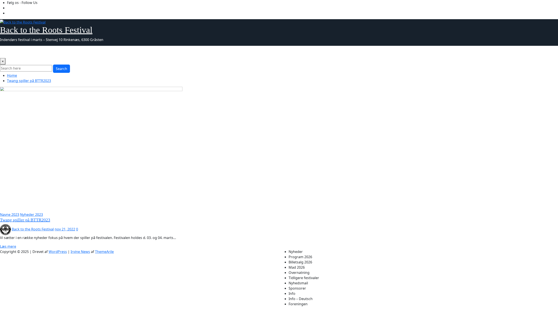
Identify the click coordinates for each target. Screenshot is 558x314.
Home (12, 75)
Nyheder (9, 51)
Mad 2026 (81, 51)
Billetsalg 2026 (58, 51)
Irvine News (80, 251)
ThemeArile (104, 251)
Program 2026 (31, 51)
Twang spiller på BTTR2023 (29, 80)
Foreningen (242, 51)
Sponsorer (183, 51)
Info (198, 51)
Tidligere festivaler (132, 51)
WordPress (58, 251)
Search (61, 68)
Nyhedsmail (161, 51)
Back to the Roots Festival (46, 30)
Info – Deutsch (218, 51)
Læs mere (8, 246)
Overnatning (103, 51)
